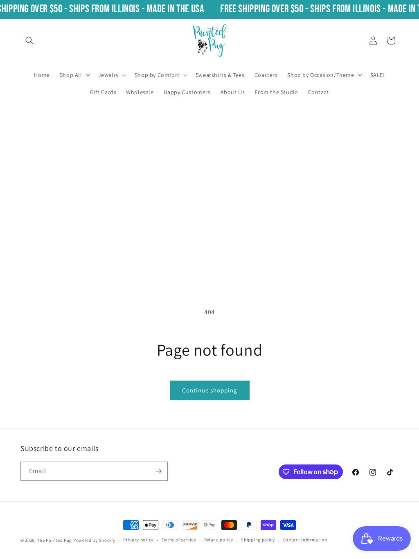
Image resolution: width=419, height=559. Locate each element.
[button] (29, 41)
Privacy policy (138, 540)
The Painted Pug (54, 540)
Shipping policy (258, 540)
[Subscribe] (158, 471)
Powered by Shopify (94, 540)
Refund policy (218, 540)
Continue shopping (209, 390)
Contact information (305, 540)
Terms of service (179, 540)
